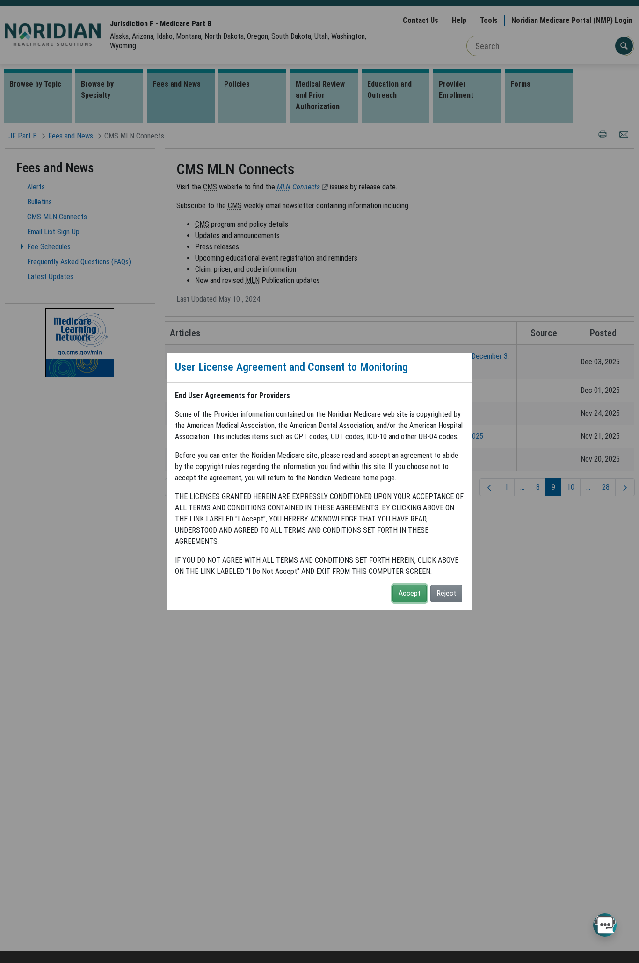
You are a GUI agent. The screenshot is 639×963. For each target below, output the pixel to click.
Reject (446, 593)
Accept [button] (410, 593)
